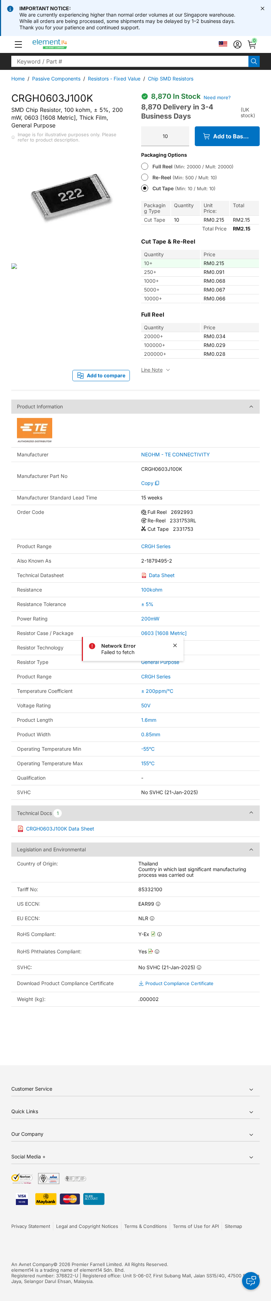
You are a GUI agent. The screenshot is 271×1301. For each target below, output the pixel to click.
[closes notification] (262, 8)
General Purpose (160, 662)
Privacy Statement (30, 1226)
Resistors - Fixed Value (114, 79)
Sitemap (233, 1226)
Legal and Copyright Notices (87, 1226)
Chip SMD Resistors (170, 79)
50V (146, 705)
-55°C (148, 749)
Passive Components (56, 79)
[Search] (254, 61)
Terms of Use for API (196, 1226)
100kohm (151, 590)
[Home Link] (63, 44)
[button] (18, 44)
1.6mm (148, 720)
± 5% (147, 604)
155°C (148, 763)
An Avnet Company (32, 1264)
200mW (150, 619)
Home (18, 79)
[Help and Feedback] (251, 1281)
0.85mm (150, 734)
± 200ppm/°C (157, 691)
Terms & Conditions (145, 1226)
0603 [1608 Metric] (164, 633)
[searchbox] (129, 61)
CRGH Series (155, 546)
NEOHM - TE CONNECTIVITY (175, 454)
